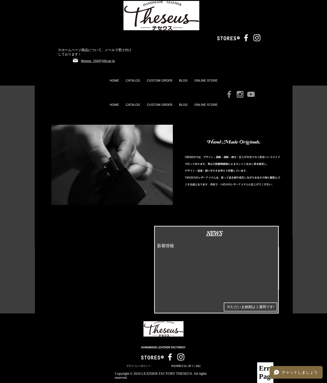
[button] (132, 80)
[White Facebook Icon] (246, 37)
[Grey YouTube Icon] (251, 94)
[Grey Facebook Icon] (229, 94)
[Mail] (75, 60)
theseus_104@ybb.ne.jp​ (98, 61)
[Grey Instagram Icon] (240, 94)
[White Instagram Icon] (257, 37)
